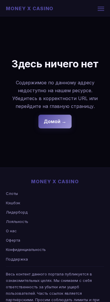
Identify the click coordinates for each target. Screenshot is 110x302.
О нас (11, 230)
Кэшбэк (13, 202)
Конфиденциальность (26, 249)
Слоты (12, 193)
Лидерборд (17, 212)
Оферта (13, 240)
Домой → (55, 121)
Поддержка (17, 259)
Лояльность (17, 221)
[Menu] (101, 9)
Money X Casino (29, 8)
